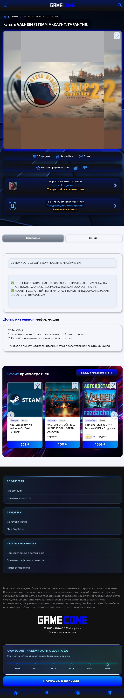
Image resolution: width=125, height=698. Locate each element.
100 (62, 444)
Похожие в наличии (61, 681)
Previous (10, 415)
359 (25, 444)
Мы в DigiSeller (15, 529)
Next (114, 415)
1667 (100, 444)
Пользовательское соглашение (25, 553)
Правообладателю (18, 568)
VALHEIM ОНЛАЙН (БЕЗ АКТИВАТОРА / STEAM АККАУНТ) (61, 428)
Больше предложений (95, 373)
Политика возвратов (19, 498)
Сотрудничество (17, 522)
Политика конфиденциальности (25, 560)
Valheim (15, 17)
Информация (14, 491)
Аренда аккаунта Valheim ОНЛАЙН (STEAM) (21, 428)
